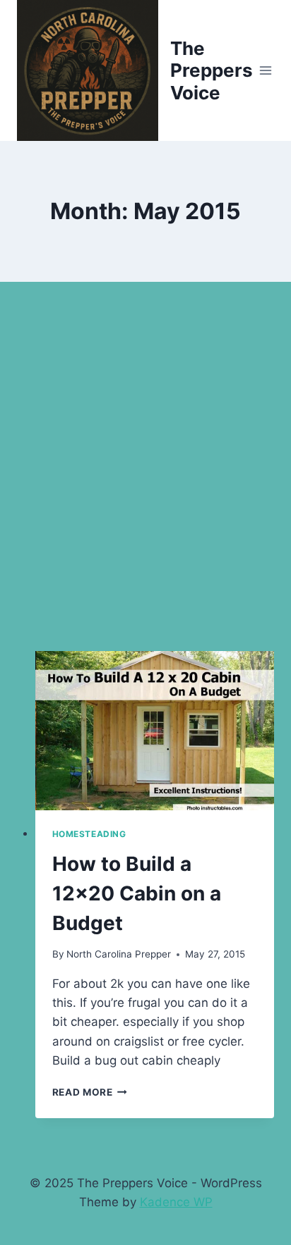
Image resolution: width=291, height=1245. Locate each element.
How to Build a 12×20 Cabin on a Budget (136, 893)
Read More (90, 1092)
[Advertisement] (145, 483)
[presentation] (155, 730)
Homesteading (89, 834)
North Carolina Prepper (118, 954)
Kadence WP (176, 1202)
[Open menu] (266, 70)
